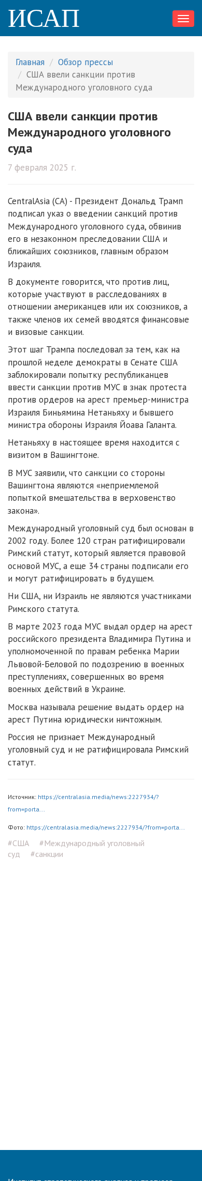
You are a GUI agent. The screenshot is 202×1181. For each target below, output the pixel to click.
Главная (30, 62)
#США (18, 843)
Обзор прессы (85, 62)
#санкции (47, 854)
